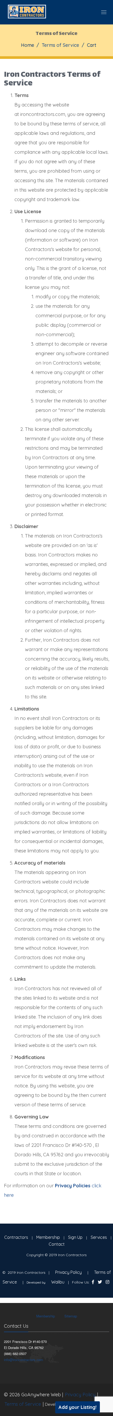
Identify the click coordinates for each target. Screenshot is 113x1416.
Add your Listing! (77, 1407)
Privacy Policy (68, 1272)
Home (27, 45)
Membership (48, 1237)
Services (99, 1237)
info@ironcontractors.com (23, 1359)
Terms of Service (22, 1404)
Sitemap (70, 1315)
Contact (57, 1244)
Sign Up (75, 1237)
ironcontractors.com (42, 114)
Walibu (57, 1282)
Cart (91, 45)
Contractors (16, 1237)
